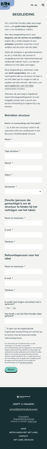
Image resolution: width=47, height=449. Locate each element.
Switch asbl (32, 421)
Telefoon (9, 242)
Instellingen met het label (23, 432)
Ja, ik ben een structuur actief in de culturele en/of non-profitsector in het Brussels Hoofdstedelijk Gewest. (22, 130)
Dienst (8, 163)
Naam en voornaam (14, 218)
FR (8, 308)
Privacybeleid (23, 416)
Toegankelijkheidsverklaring (23, 419)
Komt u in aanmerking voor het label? (22, 123)
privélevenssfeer (26, 362)
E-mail (8, 230)
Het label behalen (23, 439)
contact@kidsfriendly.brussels (23, 409)
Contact (23, 436)
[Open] (43, 5)
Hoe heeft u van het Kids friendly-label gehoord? (23, 315)
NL (14, 308)
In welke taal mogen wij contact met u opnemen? (23, 303)
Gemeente (10, 187)
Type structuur (12, 151)
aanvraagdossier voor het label (19, 85)
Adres (8, 175)
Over (23, 428)
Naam (8, 139)
